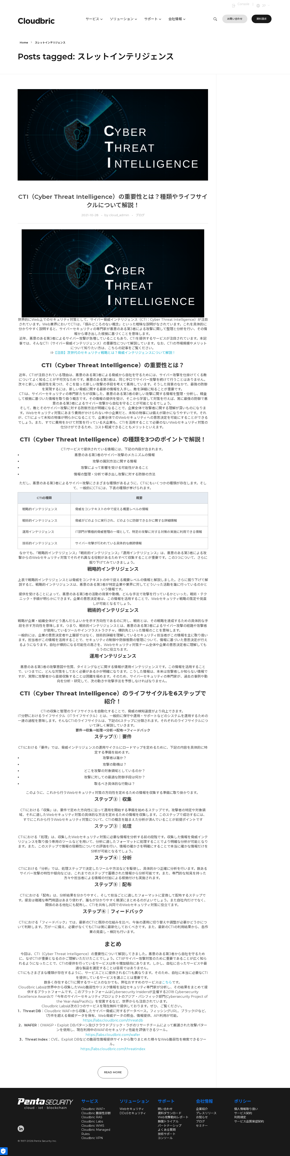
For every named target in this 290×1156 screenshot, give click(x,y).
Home (24, 42)
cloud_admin (119, 215)
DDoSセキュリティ (133, 1113)
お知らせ (202, 1117)
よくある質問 (167, 1130)
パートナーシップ (170, 1126)
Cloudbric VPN (92, 1138)
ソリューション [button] (122, 19)
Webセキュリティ (132, 1109)
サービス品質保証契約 (249, 1121)
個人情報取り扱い (246, 1109)
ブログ (140, 215)
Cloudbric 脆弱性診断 (96, 1113)
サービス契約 (243, 1113)
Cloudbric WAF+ (93, 1109)
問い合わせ (165, 1109)
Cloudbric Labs (92, 1121)
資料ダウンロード (170, 1113)
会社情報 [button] (175, 19)
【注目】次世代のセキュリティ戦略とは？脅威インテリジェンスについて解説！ (114, 353)
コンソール (165, 1138)
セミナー (202, 1126)
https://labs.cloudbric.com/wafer (113, 1035)
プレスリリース (206, 1113)
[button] (266, 6)
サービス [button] (92, 19)
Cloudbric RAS (91, 1117)
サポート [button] (151, 19)
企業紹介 (202, 1109)
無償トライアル (168, 1121)
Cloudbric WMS (92, 1126)
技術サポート (167, 1134)
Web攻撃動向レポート (173, 1117)
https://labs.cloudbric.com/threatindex (112, 1049)
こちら (167, 982)
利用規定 (240, 1117)
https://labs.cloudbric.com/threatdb (113, 1020)
